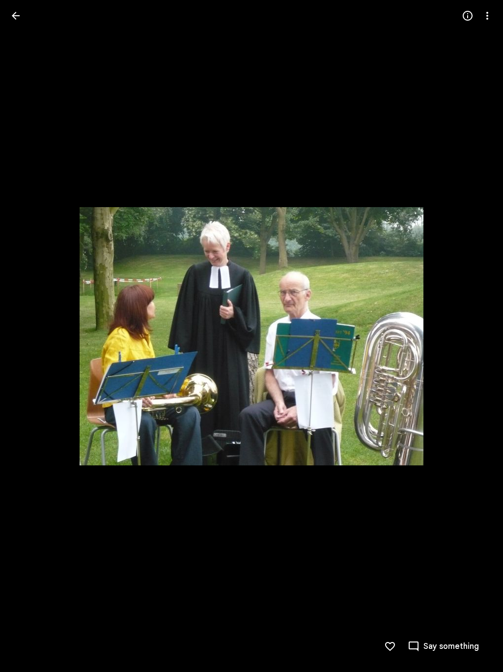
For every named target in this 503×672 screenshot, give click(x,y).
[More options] (487, 16)
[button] (27, 336)
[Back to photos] (16, 16)
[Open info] (467, 16)
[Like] (390, 646)
